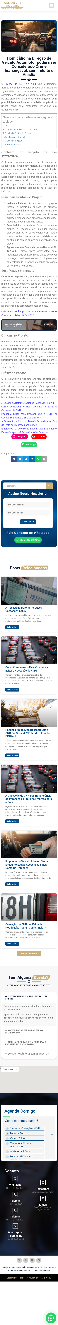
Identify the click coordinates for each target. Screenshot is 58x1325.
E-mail (43, 1204)
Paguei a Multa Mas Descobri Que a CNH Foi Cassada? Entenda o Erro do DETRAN (27, 733)
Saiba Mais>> (12, 627)
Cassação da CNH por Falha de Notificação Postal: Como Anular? (25, 926)
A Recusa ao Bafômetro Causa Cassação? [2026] (27, 402)
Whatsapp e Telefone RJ (15, 1234)
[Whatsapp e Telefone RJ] (15, 1226)
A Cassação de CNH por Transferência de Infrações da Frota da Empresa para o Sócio (28, 799)
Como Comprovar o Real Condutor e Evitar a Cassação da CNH (26, 669)
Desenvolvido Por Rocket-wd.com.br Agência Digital (29, 1278)
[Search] (49, 485)
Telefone (15, 1200)
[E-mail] (43, 1198)
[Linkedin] (32, 1260)
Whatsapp (15, 1184)
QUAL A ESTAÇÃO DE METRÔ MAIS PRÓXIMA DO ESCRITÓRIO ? (25, 1043)
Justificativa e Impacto (15, 137)
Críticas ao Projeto (13, 140)
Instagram (43, 1188)
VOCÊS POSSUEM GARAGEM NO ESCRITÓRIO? (24, 1031)
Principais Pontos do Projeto (17, 133)
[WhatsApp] (51, 1317)
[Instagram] (43, 1182)
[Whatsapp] (15, 1178)
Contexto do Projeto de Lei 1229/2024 (22, 129)
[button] (51, 5)
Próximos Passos (12, 144)
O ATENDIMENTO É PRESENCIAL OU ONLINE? (26, 997)
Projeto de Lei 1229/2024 (20, 83)
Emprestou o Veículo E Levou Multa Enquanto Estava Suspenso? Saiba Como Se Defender (26, 865)
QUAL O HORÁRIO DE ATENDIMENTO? (28, 1053)
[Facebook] (38, 1260)
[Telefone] (15, 1194)
